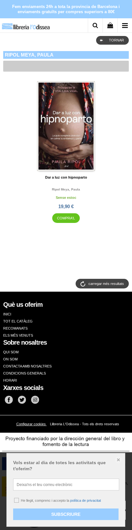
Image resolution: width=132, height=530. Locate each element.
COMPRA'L (66, 218)
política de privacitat (85, 500)
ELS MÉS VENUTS (18, 335)
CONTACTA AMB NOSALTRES (27, 366)
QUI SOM (11, 352)
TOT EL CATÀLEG (18, 321)
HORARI (10, 380)
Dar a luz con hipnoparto (66, 177)
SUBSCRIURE (65, 514)
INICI (7, 314)
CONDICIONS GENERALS (24, 373)
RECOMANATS (15, 328)
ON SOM (10, 359)
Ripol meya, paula (66, 189)
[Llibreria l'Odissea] (26, 24)
